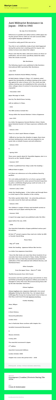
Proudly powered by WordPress (16, 397)
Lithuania (12, 293)
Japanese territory (34, 297)
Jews (14, 295)
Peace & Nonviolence (28, 365)
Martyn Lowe (10, 5)
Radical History (37, 365)
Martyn (20, 365)
